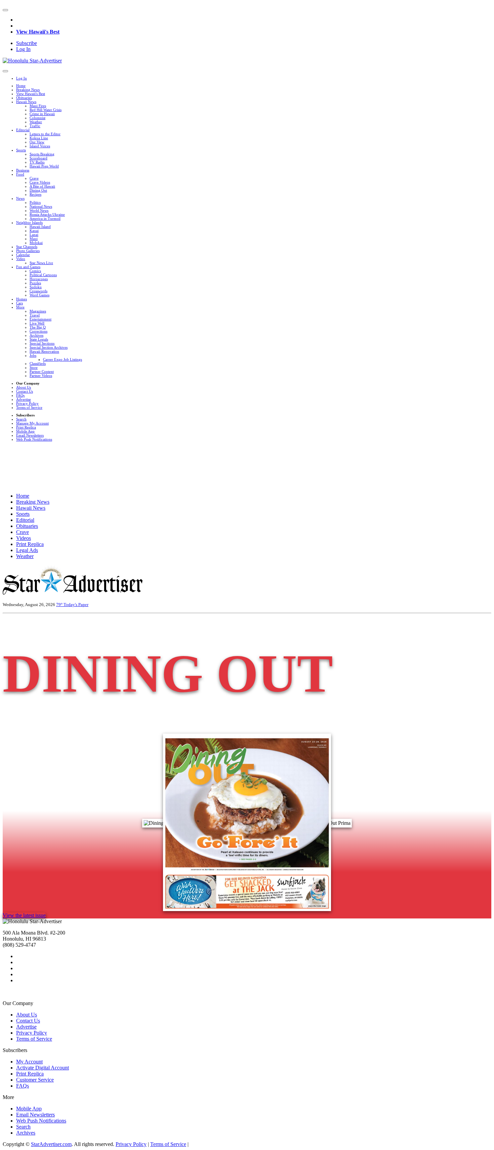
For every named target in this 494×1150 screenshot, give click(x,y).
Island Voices (40, 146)
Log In (23, 49)
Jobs (33, 355)
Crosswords (38, 291)
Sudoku (36, 287)
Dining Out (38, 190)
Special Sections (42, 343)
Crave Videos (40, 182)
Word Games (39, 295)
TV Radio (37, 162)
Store (34, 367)
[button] (5, 10)
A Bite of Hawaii (42, 186)
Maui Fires (38, 106)
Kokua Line (39, 138)
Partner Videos (41, 375)
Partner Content (42, 371)
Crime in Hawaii (42, 114)
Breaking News (28, 90)
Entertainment (40, 319)
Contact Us (24, 391)
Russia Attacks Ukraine (47, 214)
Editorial (23, 130)
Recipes (35, 194)
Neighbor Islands (29, 222)
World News (39, 210)
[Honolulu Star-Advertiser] (32, 60)
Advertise (23, 399)
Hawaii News (26, 102)
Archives (36, 335)
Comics (35, 271)
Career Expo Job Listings (62, 359)
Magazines (38, 311)
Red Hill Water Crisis (45, 110)
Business (22, 170)
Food (20, 174)
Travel (35, 315)
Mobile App (25, 431)
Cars (19, 303)
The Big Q (38, 327)
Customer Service (35, 1080)
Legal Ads (27, 550)
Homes (21, 299)
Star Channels (26, 247)
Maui (34, 239)
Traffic (35, 126)
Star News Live (41, 263)
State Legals (39, 339)
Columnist (37, 118)
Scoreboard (38, 158)
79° (60, 604)
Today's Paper (76, 604)
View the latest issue (24, 915)
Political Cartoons (43, 275)
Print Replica (26, 427)
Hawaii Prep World (44, 166)
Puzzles (35, 283)
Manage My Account (32, 423)
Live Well (37, 323)
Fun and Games (28, 267)
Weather (36, 122)
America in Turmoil (45, 218)
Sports (21, 150)
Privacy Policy (27, 403)
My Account (29, 1061)
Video (20, 259)
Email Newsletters (30, 435)
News (20, 198)
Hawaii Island (40, 226)
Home (21, 86)
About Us (23, 387)
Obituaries (24, 98)
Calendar (23, 255)
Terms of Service (29, 407)
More (20, 307)
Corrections (38, 331)
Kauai (34, 231)
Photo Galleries (28, 251)
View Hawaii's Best (37, 32)
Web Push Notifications (34, 439)
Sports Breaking (42, 154)
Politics (35, 202)
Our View (37, 142)
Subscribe (26, 43)
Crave (34, 178)
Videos (23, 538)
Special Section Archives (49, 347)
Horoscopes (39, 279)
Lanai (34, 235)
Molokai (36, 243)
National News (41, 206)
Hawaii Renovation (44, 351)
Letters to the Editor (45, 134)
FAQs (20, 395)
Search (21, 419)
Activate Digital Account (42, 1067)
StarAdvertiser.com (51, 1144)
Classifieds (38, 363)
